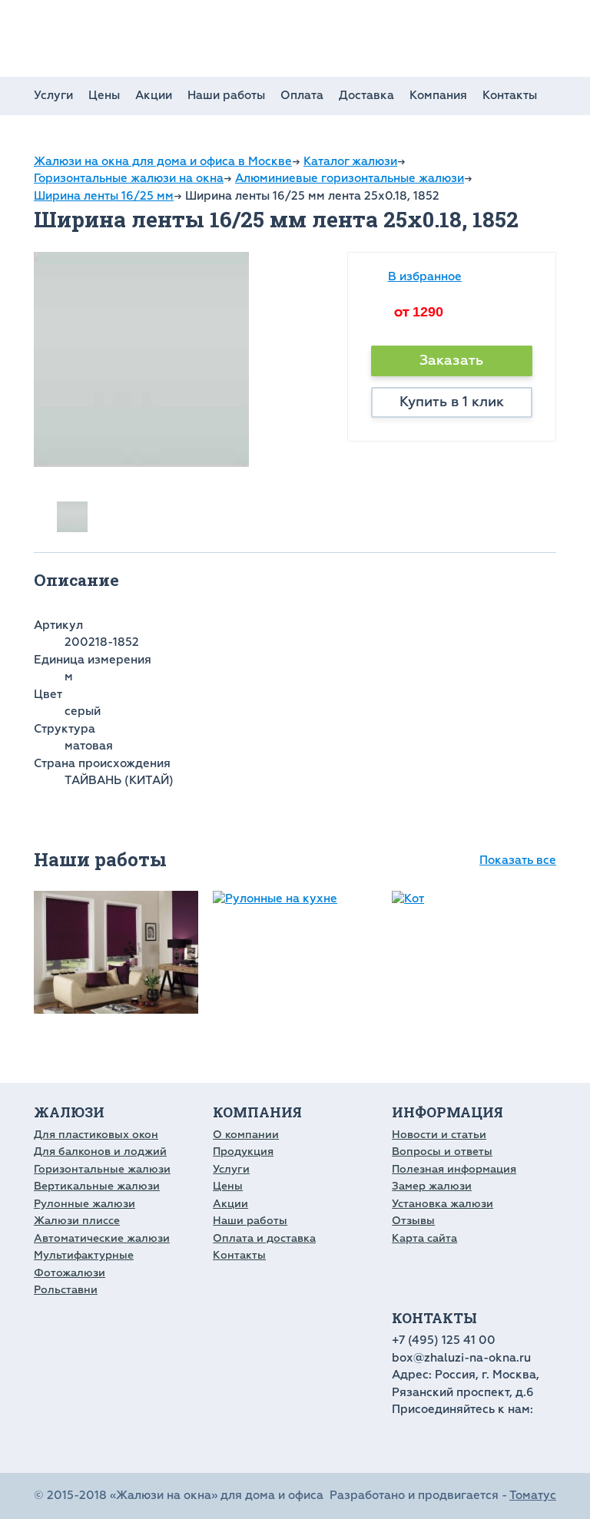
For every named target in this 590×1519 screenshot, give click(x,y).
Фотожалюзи (69, 1272)
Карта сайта (424, 1238)
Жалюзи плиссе (77, 1220)
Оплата (301, 95)
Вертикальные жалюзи (97, 1186)
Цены (104, 95)
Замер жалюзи (432, 1186)
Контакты (509, 95)
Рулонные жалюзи (84, 1203)
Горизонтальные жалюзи (102, 1169)
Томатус (532, 1495)
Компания (438, 95)
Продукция (243, 1151)
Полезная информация (454, 1169)
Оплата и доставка (264, 1238)
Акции (153, 95)
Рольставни (66, 1289)
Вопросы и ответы (442, 1151)
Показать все (517, 860)
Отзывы (413, 1220)
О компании (246, 1134)
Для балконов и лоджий (100, 1151)
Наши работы (226, 95)
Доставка (366, 95)
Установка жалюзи (442, 1203)
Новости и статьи (439, 1134)
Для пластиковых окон (96, 1134)
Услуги (53, 95)
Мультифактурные (84, 1255)
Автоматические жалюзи (102, 1238)
